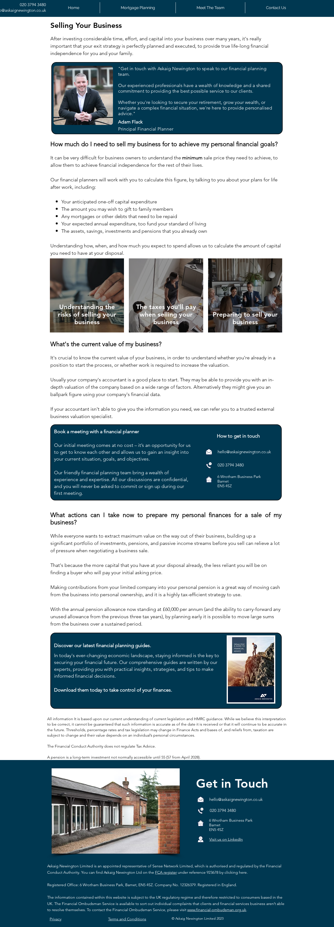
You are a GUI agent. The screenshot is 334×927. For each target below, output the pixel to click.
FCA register (166, 872)
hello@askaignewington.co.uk (244, 451)
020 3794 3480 (33, 4)
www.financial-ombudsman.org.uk (216, 909)
